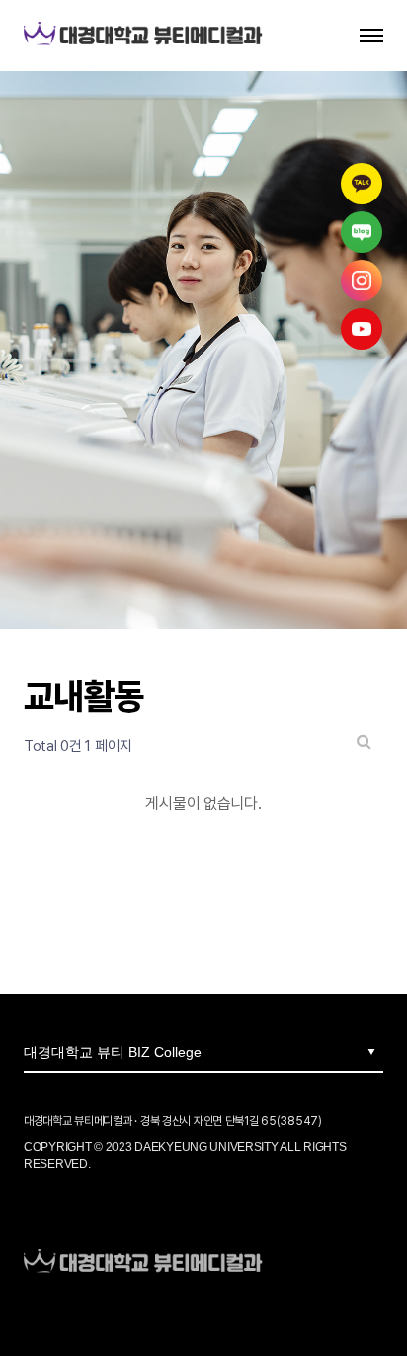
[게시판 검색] (364, 741)
